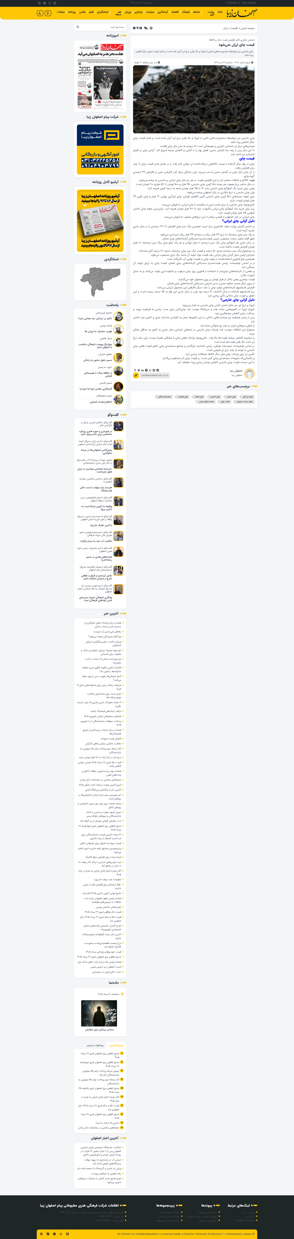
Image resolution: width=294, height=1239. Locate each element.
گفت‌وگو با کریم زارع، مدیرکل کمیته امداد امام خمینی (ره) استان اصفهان (95, 442)
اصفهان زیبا (236, 371)
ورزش (128, 12)
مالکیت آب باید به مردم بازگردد (96, 541)
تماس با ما (248, 1212)
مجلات (61, 12)
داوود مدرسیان (105, 367)
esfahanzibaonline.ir (147, 1234)
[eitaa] (54, 3)
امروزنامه (112, 35)
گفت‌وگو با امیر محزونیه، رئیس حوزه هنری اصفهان (94, 549)
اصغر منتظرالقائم (104, 396)
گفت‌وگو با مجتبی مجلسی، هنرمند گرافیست (95, 480)
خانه (220, 12)
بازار (225, 28)
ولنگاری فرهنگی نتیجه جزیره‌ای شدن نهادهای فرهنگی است (95, 599)
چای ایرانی (231, 396)
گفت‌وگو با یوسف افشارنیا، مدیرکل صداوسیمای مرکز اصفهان (96, 568)
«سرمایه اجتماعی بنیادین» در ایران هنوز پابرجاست (94, 470)
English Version (245, 1220)
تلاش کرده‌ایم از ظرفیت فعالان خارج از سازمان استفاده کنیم (96, 577)
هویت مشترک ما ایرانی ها (98, 331)
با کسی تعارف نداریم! (101, 525)
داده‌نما (114, 982)
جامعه (196, 12)
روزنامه (72, 12)
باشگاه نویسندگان (169, 1212)
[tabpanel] (100, 1091)
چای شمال (199, 396)
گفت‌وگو (113, 414)
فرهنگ (186, 12)
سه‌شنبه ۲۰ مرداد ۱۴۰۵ (108, 994)
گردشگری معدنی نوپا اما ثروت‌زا (96, 389)
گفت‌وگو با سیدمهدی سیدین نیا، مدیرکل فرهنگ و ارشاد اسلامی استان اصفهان (94, 588)
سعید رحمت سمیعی (245, 401)
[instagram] (49, 3)
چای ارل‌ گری (248, 396)
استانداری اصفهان (207, 1212)
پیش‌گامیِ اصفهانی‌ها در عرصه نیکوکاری (96, 451)
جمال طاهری (106, 338)
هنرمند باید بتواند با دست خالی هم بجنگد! (96, 489)
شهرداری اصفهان (208, 1220)
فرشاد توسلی (106, 326)
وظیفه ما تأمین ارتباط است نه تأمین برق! (96, 508)
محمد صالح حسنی (206, 401)
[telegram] (44, 3)
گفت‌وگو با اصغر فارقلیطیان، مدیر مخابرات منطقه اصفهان (96, 499)
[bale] (48, 1234)
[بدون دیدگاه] (146, 28)
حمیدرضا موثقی (164, 396)
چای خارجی (215, 396)
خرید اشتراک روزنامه (168, 1220)
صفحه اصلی (248, 28)
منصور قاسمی (105, 383)
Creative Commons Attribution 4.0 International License (217, 1234)
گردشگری (163, 12)
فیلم (91, 12)
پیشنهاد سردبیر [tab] (95, 1045)
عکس (82, 12)
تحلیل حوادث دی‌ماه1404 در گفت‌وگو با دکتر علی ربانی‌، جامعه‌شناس (94, 461)
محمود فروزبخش (104, 313)
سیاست (150, 12)
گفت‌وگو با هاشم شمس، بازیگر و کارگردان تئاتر (96, 424)
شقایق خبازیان (105, 354)
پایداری (138, 12)
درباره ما (249, 1216)
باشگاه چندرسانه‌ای (168, 1216)
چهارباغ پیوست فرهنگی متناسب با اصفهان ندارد (95, 345)
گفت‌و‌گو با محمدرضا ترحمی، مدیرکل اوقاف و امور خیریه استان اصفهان (94, 518)
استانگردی (102, 12)
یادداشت (112, 305)
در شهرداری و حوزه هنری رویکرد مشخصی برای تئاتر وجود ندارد (95, 432)
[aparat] (39, 3)
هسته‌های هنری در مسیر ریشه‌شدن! (99, 558)
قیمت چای (225, 401)
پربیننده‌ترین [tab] (116, 1045)
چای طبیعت (183, 396)
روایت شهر (211, 13)
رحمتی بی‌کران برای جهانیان (99, 1030)
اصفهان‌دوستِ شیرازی (101, 402)
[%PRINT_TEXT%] (151, 28)
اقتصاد (174, 12)
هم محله (118, 13)
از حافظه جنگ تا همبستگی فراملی (98, 374)
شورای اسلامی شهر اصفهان (202, 1216)
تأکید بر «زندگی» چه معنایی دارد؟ (95, 319)
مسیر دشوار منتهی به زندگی (98, 360)
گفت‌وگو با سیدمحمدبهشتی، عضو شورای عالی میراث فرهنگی (96, 533)
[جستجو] (77, 27)
